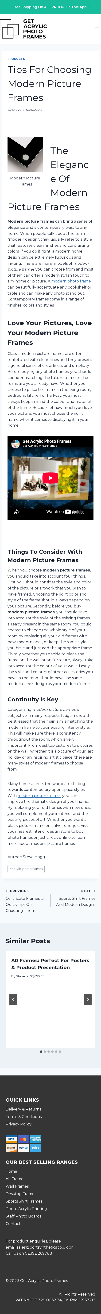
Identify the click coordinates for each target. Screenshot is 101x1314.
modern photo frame (71, 281)
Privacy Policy (18, 1124)
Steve (16, 109)
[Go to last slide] (13, 999)
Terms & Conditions (24, 1116)
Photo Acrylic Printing (26, 1209)
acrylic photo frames (26, 869)
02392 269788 (38, 1253)
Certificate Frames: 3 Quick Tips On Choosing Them (25, 901)
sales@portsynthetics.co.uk (42, 1247)
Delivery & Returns (23, 1109)
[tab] (41, 1051)
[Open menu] (96, 29)
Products (16, 59)
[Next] (88, 999)
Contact (13, 1223)
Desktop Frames (21, 1194)
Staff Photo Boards (23, 1216)
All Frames (15, 1179)
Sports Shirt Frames (24, 1201)
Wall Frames (17, 1186)
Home (11, 1171)
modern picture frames (39, 795)
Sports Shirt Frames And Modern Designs (75, 898)
